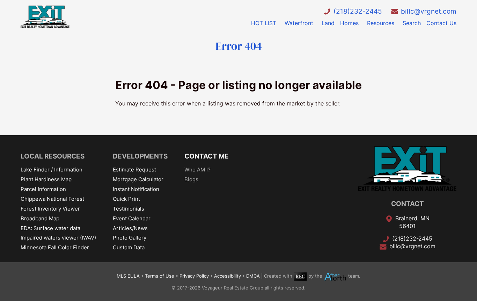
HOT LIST (263, 23)
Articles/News (130, 228)
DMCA (253, 276)
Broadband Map (40, 218)
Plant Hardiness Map (46, 179)
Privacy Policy (194, 276)
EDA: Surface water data (50, 228)
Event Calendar (132, 218)
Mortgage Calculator (138, 179)
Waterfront (299, 23)
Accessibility (227, 276)
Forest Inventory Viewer (50, 208)
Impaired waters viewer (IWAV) (58, 237)
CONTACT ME (206, 156)
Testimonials (128, 208)
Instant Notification (136, 189)
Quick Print (126, 199)
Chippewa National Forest (52, 199)
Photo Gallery (129, 237)
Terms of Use (159, 276)
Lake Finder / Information (51, 169)
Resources (380, 23)
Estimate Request (134, 169)
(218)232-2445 (357, 11)
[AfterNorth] (335, 276)
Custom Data (129, 247)
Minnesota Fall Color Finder (55, 247)
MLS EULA (128, 276)
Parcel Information (43, 189)
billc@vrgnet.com (428, 11)
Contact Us (441, 23)
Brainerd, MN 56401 (412, 222)
